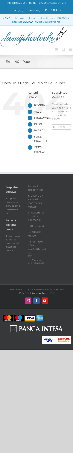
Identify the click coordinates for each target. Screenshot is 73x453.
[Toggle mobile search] (63, 49)
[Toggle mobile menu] (71, 49)
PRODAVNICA (43, 117)
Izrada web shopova (42, 293)
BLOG (38, 124)
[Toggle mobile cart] (56, 49)
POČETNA (40, 105)
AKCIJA (38, 111)
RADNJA (39, 130)
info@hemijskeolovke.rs (52, 2)
